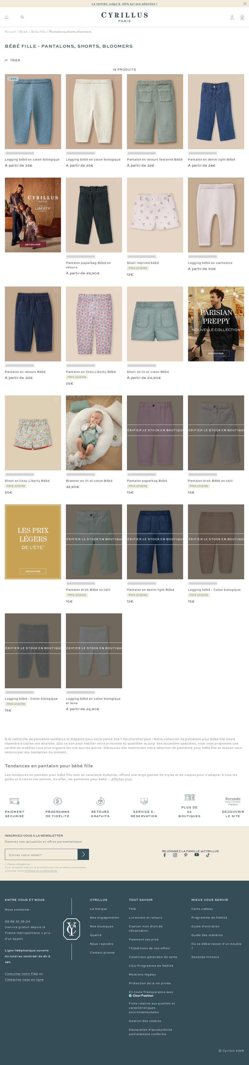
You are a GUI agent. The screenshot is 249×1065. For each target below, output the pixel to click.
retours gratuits (100, 814)
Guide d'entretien (205, 926)
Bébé (23, 31)
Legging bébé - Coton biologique (214, 590)
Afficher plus (121, 779)
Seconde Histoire (205, 957)
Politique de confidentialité (41, 870)
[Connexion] (232, 17)
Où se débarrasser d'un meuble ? (216, 946)
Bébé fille (38, 31)
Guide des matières (207, 935)
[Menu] (6, 17)
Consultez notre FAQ (21, 974)
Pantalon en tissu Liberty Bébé (91, 372)
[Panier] (242, 17)
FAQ (132, 909)
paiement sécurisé (14, 814)
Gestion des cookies (145, 1021)
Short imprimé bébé (143, 263)
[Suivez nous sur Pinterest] (185, 855)
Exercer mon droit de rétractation (146, 928)
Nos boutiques (101, 926)
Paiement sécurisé (144, 939)
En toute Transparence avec (151, 992)
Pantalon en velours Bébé (25, 372)
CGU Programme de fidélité (151, 966)
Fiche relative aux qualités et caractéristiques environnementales (152, 1008)
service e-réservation (144, 814)
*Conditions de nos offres (149, 948)
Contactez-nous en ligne (24, 980)
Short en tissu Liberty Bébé (27, 481)
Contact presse (102, 953)
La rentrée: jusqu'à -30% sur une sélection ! (124, 4)
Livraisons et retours (145, 918)
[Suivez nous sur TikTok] (208, 855)
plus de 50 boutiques (189, 811)
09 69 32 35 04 (17, 921)
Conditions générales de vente (153, 957)
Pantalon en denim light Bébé (211, 159)
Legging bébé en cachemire (210, 263)
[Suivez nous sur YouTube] (197, 854)
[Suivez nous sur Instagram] (175, 855)
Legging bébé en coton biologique (32, 159)
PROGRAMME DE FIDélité (57, 814)
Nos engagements (104, 918)
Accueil (10, 31)
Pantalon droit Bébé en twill (210, 481)
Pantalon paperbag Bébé (147, 481)
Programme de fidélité (209, 918)
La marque (98, 909)
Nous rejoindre (102, 944)
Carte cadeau (202, 909)
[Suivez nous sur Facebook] (165, 855)
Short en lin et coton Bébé (148, 372)
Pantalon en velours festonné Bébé (155, 159)
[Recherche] (22, 17)
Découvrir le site (233, 814)
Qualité (96, 935)
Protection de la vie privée (150, 983)
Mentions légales (142, 974)
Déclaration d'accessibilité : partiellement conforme (151, 1032)
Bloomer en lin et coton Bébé (89, 481)
